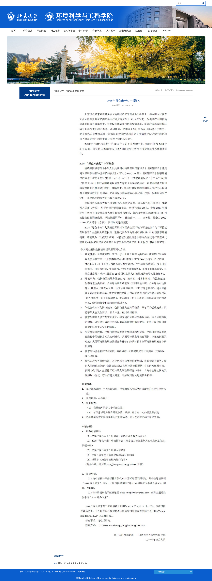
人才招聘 (111, 30)
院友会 (138, 30)
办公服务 (152, 30)
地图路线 (81, 572)
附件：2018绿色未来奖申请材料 (72, 563)
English (167, 30)
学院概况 (27, 30)
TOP (205, 121)
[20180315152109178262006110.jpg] (123, 442)
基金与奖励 (125, 30)
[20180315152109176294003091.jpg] (123, 180)
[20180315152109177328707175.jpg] (123, 314)
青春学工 (97, 30)
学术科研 (83, 30)
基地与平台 (69, 30)
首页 (13, 30)
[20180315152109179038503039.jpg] (123, 523)
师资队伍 (41, 30)
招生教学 (55, 30)
